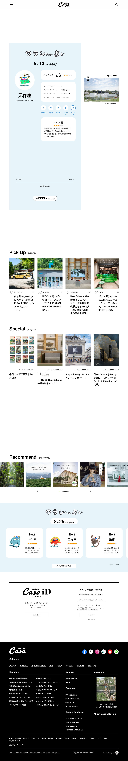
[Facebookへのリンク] (84, 651)
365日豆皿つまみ (71, 695)
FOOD (59, 666)
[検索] (117, 4)
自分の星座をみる (64, 566)
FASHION (24, 666)
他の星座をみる (45, 186)
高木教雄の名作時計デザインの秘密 (21, 701)
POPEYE (25, 738)
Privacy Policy (21, 745)
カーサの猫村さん (71, 678)
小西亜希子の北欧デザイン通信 (19, 697)
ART (51, 666)
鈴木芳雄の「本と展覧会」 (45, 686)
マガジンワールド (14, 741)
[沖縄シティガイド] (65, 474)
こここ (99, 738)
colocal (74, 738)
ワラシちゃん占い (71, 706)
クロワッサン (35, 738)
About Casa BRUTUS (105, 713)
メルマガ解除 (91, 619)
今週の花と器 (69, 702)
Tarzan (67, 738)
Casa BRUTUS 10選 (72, 699)
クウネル (91, 738)
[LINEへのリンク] (116, 651)
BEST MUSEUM (71, 726)
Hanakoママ (83, 738)
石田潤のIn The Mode (43, 693)
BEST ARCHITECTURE (73, 719)
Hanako (50, 738)
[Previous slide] (38, 491)
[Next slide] (89, 491)
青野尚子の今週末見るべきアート (20, 682)
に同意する (90, 605)
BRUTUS (18, 738)
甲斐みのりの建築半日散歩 (18, 678)
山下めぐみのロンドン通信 (18, 693)
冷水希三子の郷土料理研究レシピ (47, 705)
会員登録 (36, 615)
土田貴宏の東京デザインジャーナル (48, 682)
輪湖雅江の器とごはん (43, 678)
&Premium (59, 738)
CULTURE (92, 666)
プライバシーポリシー (86, 605)
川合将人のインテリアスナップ (46, 690)
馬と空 (67, 682)
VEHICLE (80, 666)
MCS (105, 738)
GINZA (44, 738)
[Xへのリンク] (91, 651)
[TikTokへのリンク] (103, 651)
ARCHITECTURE (39, 666)
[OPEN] (11, 4)
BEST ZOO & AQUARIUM (74, 730)
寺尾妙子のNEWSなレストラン (19, 686)
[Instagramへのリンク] (97, 651)
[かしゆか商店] (92, 474)
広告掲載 (12, 745)
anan (11, 738)
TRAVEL (69, 666)
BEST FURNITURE (72, 722)
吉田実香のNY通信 (15, 690)
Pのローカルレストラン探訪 (45, 697)
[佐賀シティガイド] (38, 474)
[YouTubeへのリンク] (110, 651)
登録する (91, 615)
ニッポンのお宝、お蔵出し (45, 701)
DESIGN (12, 666)
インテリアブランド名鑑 (17, 705)
